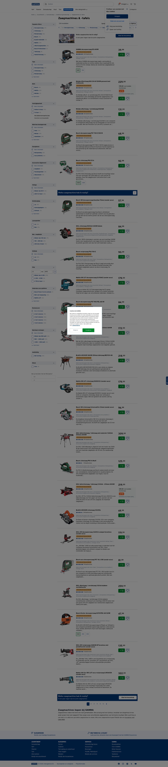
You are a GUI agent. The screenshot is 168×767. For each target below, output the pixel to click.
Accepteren (88, 330)
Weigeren (75, 330)
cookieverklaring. (76, 325)
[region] (84, 321)
